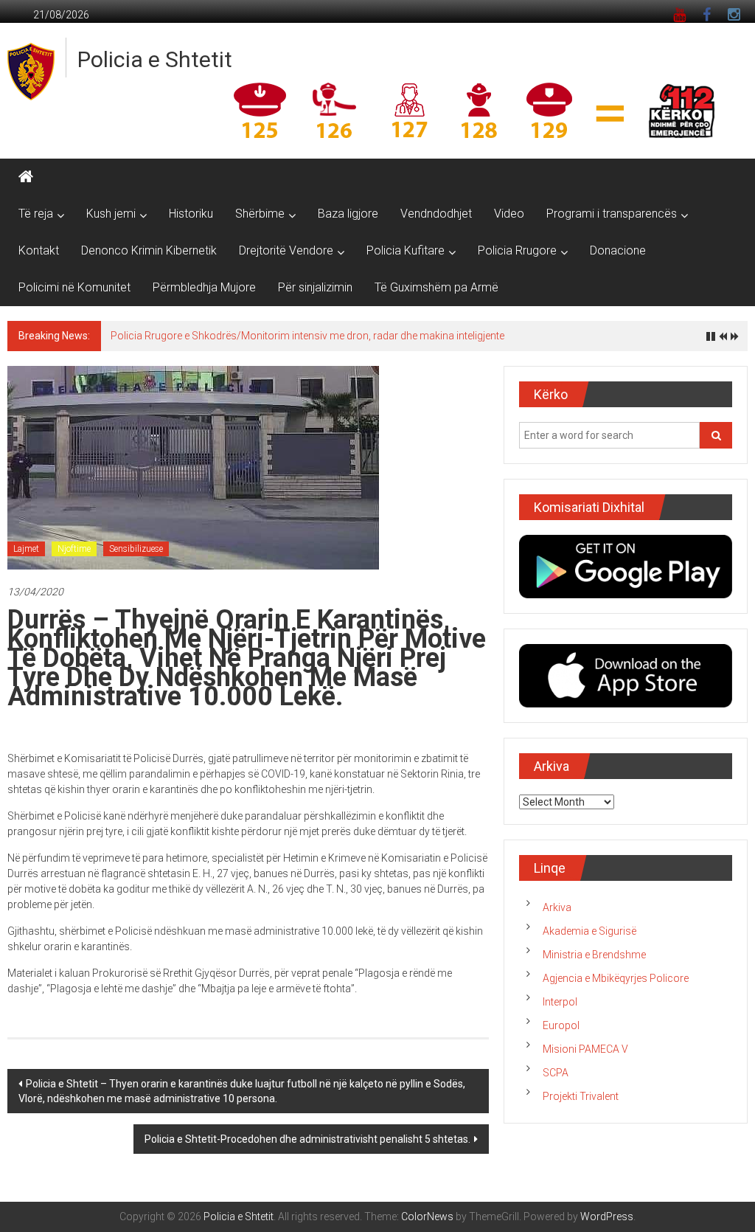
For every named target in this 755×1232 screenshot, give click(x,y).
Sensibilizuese (136, 549)
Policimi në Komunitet (74, 287)
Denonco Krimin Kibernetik (149, 250)
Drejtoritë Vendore (286, 250)
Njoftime (74, 549)
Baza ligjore (348, 214)
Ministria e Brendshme (594, 955)
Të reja (35, 214)
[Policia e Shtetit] (25, 177)
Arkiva (557, 907)
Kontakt (38, 250)
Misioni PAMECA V (585, 1049)
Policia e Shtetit (154, 59)
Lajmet (26, 549)
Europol (561, 1025)
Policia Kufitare (405, 250)
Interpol (560, 1002)
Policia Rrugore (517, 250)
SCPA (555, 1073)
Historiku (191, 214)
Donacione (618, 250)
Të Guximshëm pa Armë (436, 287)
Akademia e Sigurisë (589, 931)
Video (509, 214)
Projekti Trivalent (581, 1096)
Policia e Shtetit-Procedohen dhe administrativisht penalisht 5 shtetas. (307, 1139)
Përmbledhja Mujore (204, 287)
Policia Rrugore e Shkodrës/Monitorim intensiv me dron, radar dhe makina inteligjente (307, 336)
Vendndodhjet (436, 214)
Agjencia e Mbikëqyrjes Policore (616, 978)
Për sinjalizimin (315, 287)
